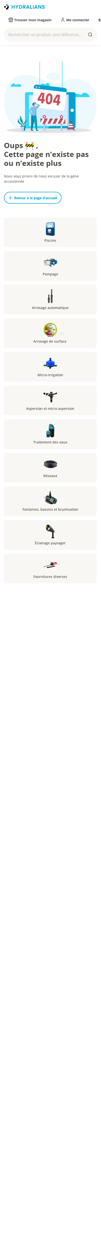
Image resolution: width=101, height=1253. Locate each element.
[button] (50, 35)
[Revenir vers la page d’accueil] (24, 7)
